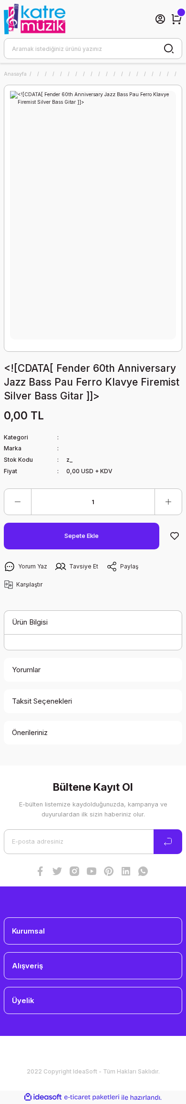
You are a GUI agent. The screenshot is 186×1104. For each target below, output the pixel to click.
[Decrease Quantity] (17, 502)
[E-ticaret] (92, 1097)
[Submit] (168, 841)
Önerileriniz (30, 732)
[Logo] (34, 19)
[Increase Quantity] (168, 502)
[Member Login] (160, 19)
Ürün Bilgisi (30, 622)
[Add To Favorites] (174, 536)
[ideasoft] (43, 1097)
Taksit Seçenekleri (42, 701)
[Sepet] (176, 19)
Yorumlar (26, 669)
